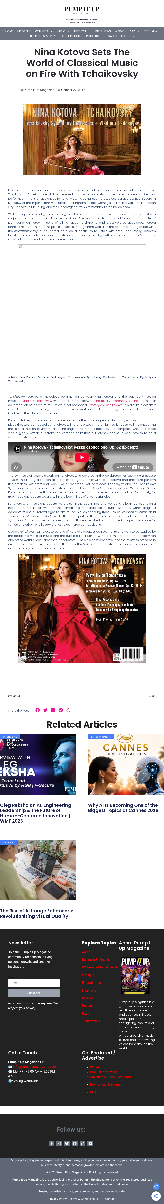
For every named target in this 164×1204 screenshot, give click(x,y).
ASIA (132, 31)
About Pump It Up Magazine (135, 945)
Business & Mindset (96, 960)
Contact (110, 1198)
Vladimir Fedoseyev (36, 401)
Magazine (24, 31)
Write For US (98, 1067)
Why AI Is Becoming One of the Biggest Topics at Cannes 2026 (123, 808)
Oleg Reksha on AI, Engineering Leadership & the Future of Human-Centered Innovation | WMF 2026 (35, 813)
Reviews (88, 998)
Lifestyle (80, 31)
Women (120, 31)
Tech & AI (151, 31)
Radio (112, 36)
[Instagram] (59, 1143)
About (125, 36)
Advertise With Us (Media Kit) (110, 1077)
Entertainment (92, 983)
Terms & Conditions (82, 1198)
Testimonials (91, 1021)
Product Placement (103, 1072)
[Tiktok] (82, 1143)
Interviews (103, 31)
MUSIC (61, 31)
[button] (37, 710)
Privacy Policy (57, 1198)
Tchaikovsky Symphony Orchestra (118, 401)
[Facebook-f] (51, 1143)
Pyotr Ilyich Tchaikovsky (105, 405)
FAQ (93, 1092)
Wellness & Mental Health (100, 967)
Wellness (41, 31)
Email (12, 977)
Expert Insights (71, 36)
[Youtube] (90, 1143)
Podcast (93, 36)
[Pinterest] (75, 1143)
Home (9, 31)
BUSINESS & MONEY (43, 36)
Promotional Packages (106, 1084)
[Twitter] (67, 1143)
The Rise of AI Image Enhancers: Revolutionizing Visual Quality (36, 913)
